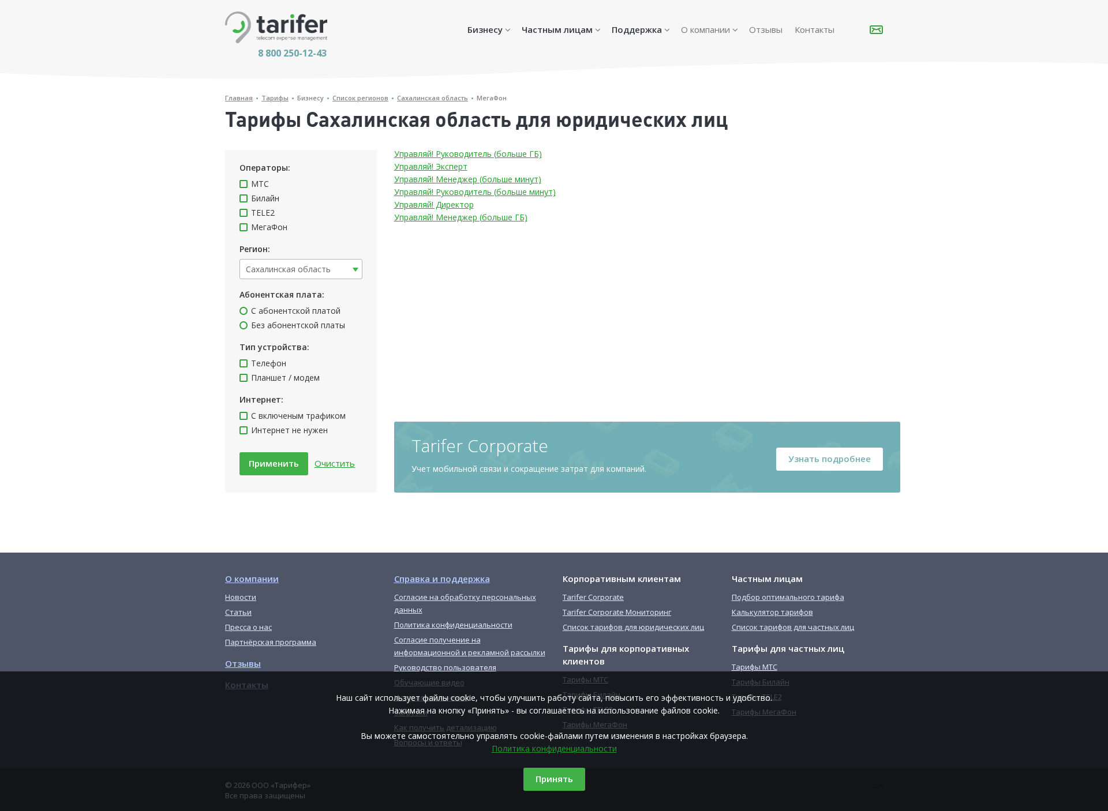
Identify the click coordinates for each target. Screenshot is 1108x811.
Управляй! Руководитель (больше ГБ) (468, 153)
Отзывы (766, 29)
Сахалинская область (432, 97)
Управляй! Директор (434, 204)
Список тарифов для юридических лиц (633, 627)
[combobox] (300, 269)
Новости (240, 597)
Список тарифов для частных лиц (793, 627)
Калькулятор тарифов (772, 612)
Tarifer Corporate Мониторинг (617, 612)
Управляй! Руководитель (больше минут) (475, 191)
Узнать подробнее (829, 458)
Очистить (335, 463)
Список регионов (360, 97)
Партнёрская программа (270, 642)
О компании (705, 29)
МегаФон (492, 97)
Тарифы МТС (754, 667)
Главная (239, 97)
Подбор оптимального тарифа (788, 597)
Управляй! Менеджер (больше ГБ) (460, 217)
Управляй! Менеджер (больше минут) (467, 179)
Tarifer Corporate (593, 597)
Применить (274, 463)
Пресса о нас (248, 627)
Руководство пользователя (445, 667)
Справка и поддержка (442, 578)
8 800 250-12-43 (292, 53)
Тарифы (275, 97)
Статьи (238, 612)
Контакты (814, 29)
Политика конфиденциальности (554, 748)
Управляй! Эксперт (430, 166)
